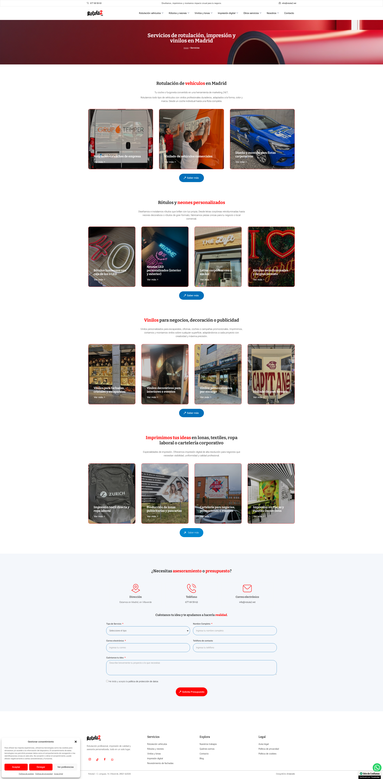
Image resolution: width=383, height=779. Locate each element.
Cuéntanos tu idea (115, 658)
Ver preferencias (65, 767)
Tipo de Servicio (114, 624)
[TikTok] (97, 760)
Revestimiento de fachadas (160, 763)
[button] (75, 741)
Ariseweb (291, 774)
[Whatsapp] (112, 760)
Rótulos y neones (178, 13)
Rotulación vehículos (150, 13)
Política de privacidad (44, 774)
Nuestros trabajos (208, 744)
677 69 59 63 (191, 602)
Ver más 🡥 (99, 162)
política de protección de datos (143, 681)
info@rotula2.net (247, 602)
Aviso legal (58, 774)
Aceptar (16, 767)
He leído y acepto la (133, 681)
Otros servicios (251, 13)
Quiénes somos (207, 749)
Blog (202, 758)
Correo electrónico (115, 641)
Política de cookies (26, 774)
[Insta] (90, 760)
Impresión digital (226, 13)
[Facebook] (105, 760)
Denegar (41, 767)
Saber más (193, 532)
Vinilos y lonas (202, 13)
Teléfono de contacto (203, 641)
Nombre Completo (202, 624)
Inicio (186, 48)
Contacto (289, 13)
